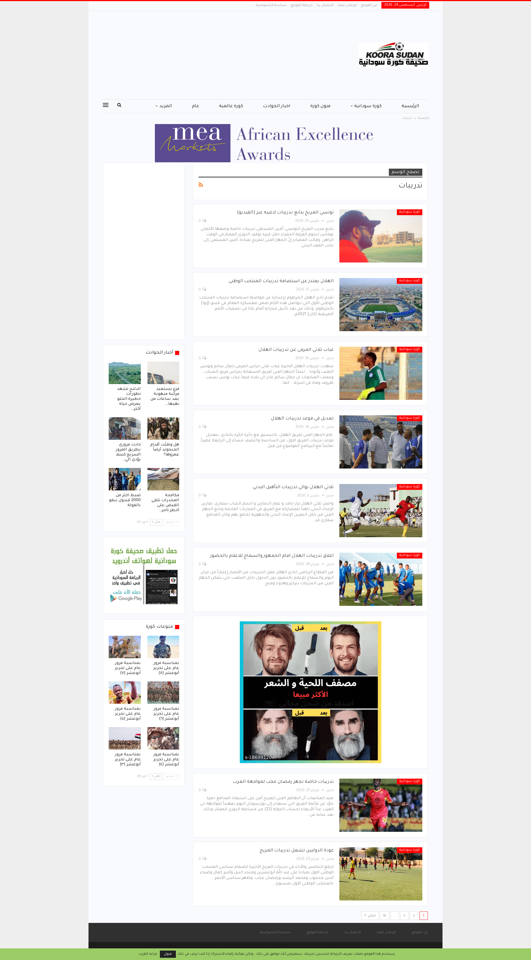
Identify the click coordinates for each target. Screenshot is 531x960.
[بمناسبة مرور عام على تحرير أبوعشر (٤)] (163, 738)
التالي (371, 916)
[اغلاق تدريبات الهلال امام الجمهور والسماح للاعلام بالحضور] (380, 579)
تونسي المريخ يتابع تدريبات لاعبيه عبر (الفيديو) (285, 212)
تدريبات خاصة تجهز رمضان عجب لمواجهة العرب (283, 781)
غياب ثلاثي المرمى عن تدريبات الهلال (296, 350)
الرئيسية (410, 106)
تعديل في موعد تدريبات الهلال (302, 418)
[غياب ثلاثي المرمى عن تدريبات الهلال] (380, 373)
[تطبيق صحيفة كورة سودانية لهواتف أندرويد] (144, 576)
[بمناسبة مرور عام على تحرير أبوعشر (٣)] (125, 738)
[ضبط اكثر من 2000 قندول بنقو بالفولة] (125, 479)
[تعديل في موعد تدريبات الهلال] (380, 442)
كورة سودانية (368, 106)
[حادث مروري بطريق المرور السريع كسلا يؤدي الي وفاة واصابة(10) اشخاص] (125, 428)
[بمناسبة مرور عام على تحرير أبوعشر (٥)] (125, 692)
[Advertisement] (210, 55)
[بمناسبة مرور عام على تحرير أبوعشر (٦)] (163, 692)
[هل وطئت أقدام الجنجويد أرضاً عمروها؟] (163, 428)
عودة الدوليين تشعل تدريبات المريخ (297, 850)
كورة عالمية (231, 106)
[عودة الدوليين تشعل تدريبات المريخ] (380, 873)
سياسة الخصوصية (271, 5)
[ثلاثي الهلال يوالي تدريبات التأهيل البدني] (380, 510)
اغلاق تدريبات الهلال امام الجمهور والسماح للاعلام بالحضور (272, 556)
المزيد (165, 106)
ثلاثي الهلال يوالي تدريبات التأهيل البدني (293, 487)
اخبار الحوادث (276, 106)
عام (195, 106)
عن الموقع (369, 5)
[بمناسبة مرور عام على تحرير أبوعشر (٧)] (125, 647)
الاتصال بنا (325, 5)
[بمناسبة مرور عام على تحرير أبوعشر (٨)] (163, 647)
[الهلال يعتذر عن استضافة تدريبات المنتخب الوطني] (380, 304)
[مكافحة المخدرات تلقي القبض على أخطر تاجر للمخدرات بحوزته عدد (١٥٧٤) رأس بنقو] (163, 479)
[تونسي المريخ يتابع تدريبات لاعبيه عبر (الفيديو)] (380, 235)
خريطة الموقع (302, 5)
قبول (168, 954)
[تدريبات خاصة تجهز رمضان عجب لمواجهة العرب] (380, 805)
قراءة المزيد (148, 954)
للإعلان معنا (347, 5)
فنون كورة (320, 106)
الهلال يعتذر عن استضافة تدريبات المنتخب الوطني (281, 281)
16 (384, 916)
